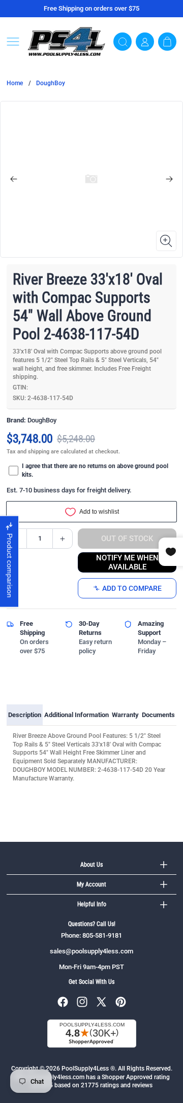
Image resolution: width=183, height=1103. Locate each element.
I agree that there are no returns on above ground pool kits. (95, 470)
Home (15, 83)
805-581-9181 (102, 935)
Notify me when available (127, 562)
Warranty (125, 715)
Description (24, 715)
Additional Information (76, 715)
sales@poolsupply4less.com (91, 951)
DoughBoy (50, 83)
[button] (13, 41)
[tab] (25, 715)
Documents (158, 715)
